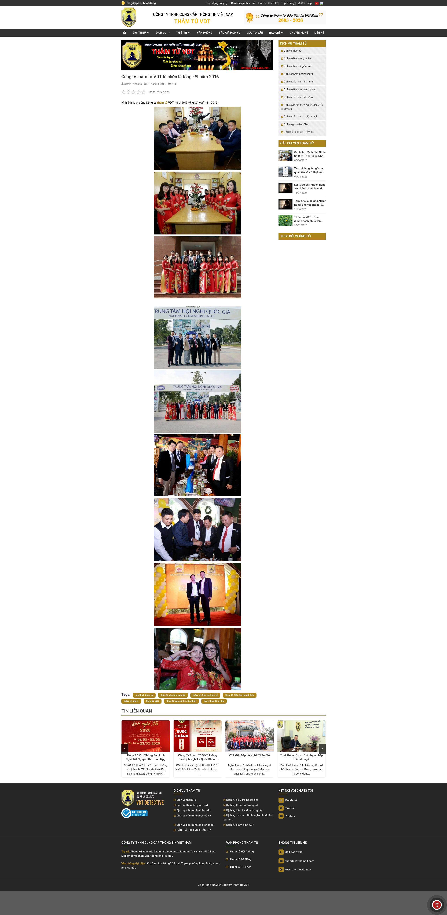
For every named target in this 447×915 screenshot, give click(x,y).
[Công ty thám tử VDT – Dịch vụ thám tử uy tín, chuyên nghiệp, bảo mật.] (129, 17)
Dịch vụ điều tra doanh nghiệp (300, 89)
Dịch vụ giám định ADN (296, 124)
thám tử (162, 102)
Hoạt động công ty (217, 3)
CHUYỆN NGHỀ (299, 32)
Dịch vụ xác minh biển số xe (299, 97)
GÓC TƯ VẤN (255, 32)
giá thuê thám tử (144, 695)
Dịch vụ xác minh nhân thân (299, 81)
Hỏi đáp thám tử (267, 3)
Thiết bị (181, 32)
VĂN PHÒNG (204, 32)
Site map (306, 3)
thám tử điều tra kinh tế (205, 695)
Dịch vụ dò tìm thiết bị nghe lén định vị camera (302, 107)
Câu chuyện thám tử (243, 3)
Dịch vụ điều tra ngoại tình (298, 58)
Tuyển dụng (287, 3)
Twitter (289, 808)
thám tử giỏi (152, 701)
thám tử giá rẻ (131, 701)
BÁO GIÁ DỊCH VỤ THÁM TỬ (299, 132)
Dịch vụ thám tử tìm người (298, 74)
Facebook (291, 800)
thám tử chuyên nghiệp (173, 695)
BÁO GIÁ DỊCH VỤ (229, 32)
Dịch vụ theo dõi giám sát (298, 66)
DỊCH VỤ (161, 32)
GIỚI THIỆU (139, 32)
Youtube (290, 816)
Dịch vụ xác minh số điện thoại (300, 116)
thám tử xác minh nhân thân (181, 701)
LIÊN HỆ (319, 32)
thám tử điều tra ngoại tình (239, 695)
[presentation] (124, 749)
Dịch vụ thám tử (293, 50)
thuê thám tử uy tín (214, 701)
